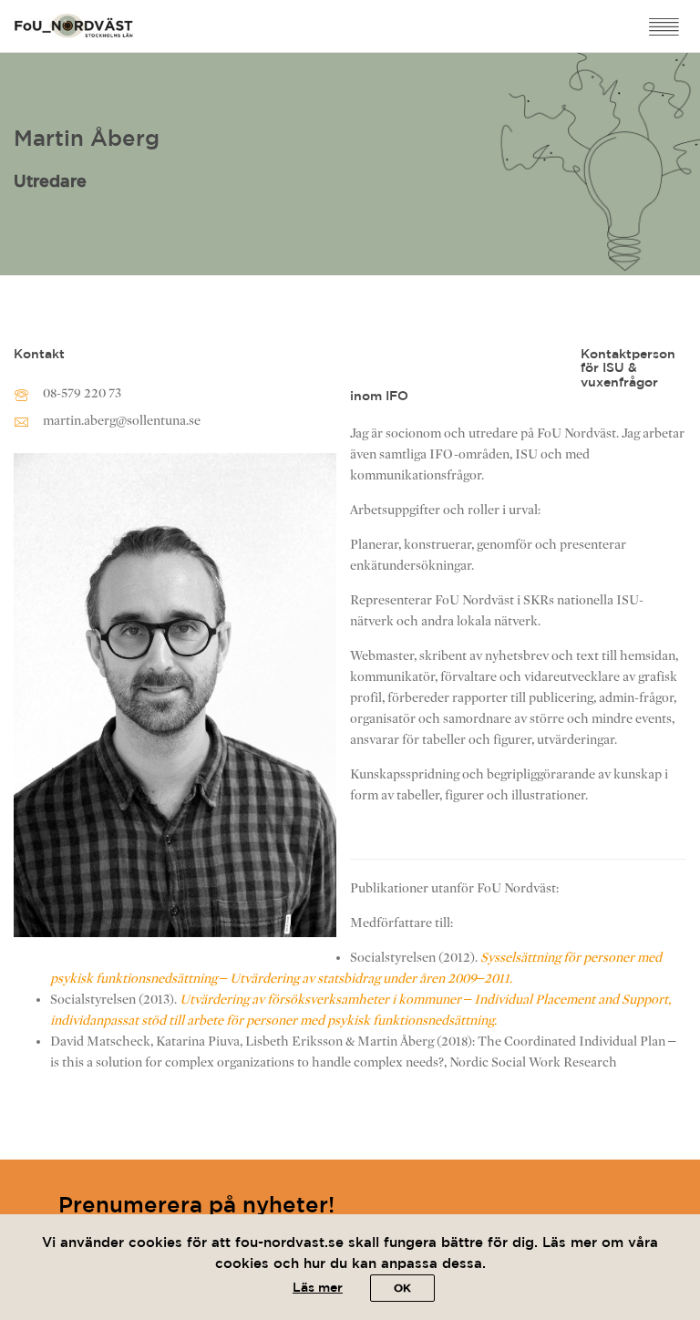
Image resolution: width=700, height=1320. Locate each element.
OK (402, 1289)
